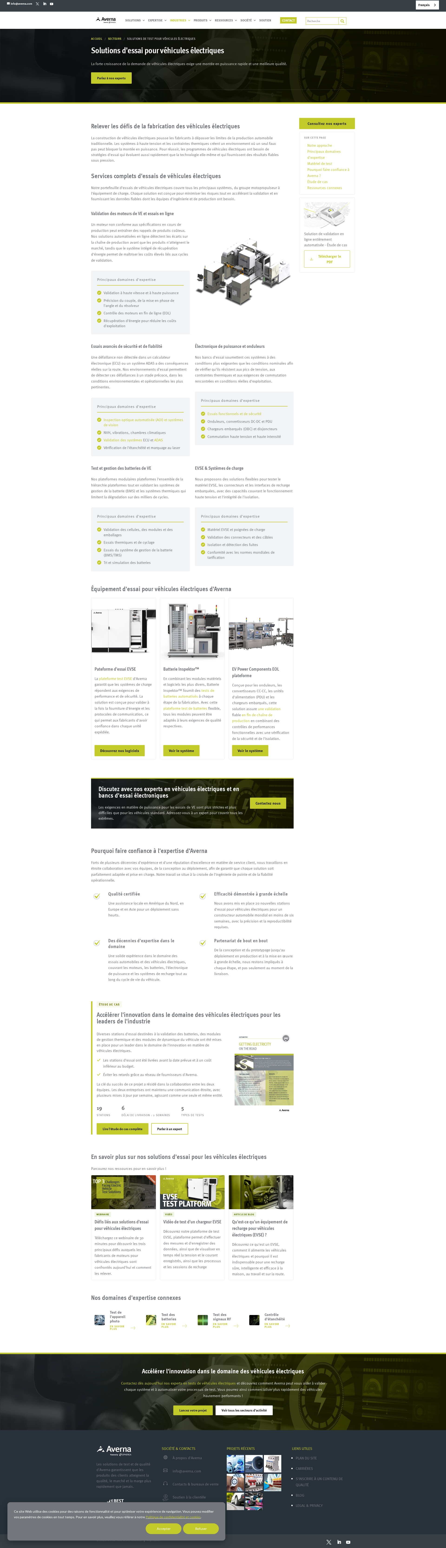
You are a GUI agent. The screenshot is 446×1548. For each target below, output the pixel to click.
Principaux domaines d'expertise (324, 154)
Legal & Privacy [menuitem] (309, 1505)
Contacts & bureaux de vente (196, 1484)
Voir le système (181, 750)
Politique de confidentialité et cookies (173, 1517)
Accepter (164, 1529)
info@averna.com (187, 1471)
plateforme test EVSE (115, 678)
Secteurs (115, 39)
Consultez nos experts (327, 123)
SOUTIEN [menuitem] (265, 21)
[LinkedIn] (44, 4)
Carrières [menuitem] (304, 1468)
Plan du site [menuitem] (306, 1458)
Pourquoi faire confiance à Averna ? (328, 172)
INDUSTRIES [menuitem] (178, 21)
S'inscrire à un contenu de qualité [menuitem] (319, 1482)
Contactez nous (268, 803)
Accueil (96, 39)
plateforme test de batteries (185, 708)
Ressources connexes (324, 187)
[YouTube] (51, 4)
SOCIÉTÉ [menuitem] (246, 21)
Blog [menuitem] (300, 1495)
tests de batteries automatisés (188, 693)
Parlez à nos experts (111, 78)
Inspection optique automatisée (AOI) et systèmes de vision (143, 422)
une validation (269, 709)
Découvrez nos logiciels (119, 750)
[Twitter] (37, 3)
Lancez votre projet (193, 1410)
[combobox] (427, 5)
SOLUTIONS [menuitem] (133, 21)
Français (424, 5)
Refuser (201, 1529)
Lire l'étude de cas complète (122, 1128)
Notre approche (319, 145)
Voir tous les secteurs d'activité (244, 1410)
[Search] (342, 21)
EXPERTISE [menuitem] (155, 21)
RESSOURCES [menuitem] (224, 21)
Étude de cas (317, 181)
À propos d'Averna (187, 1458)
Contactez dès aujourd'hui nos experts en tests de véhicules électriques (178, 1383)
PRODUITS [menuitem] (200, 21)
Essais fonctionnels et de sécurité (234, 413)
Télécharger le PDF (329, 259)
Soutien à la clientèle (189, 1497)
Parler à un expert (169, 1128)
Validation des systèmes (123, 440)
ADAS (158, 440)
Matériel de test (319, 163)
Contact (288, 20)
